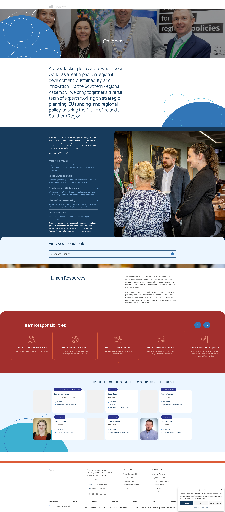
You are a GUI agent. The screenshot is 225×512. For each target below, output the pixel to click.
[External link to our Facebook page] (88, 493)
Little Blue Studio (171, 508)
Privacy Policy (204, 507)
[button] (221, 490)
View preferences (215, 503)
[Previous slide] (198, 325)
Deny (201, 503)
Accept (186, 503)
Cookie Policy (197, 507)
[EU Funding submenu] (166, 7)
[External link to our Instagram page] (96, 493)
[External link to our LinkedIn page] (105, 493)
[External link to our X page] (92, 493)
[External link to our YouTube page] (100, 493)
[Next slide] (207, 325)
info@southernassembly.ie (99, 488)
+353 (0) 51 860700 (97, 485)
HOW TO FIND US (93, 479)
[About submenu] (96, 7)
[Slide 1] (118, 363)
